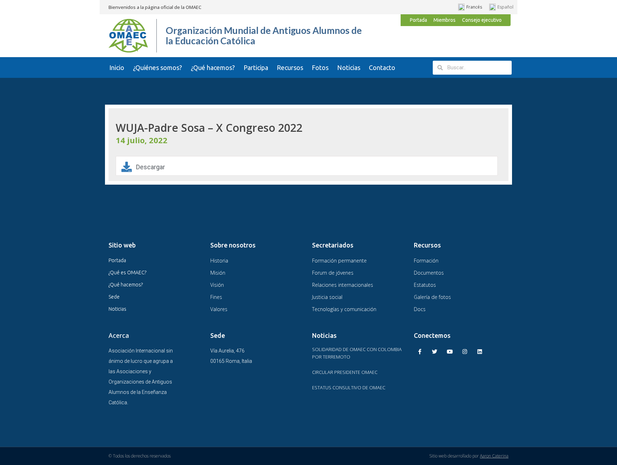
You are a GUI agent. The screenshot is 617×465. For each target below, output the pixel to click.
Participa (256, 67)
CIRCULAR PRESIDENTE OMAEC (344, 372)
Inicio (116, 67)
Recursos (290, 67)
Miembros (444, 20)
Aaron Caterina (494, 456)
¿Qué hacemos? (213, 67)
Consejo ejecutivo (482, 20)
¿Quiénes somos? (157, 67)
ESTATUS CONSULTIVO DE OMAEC (348, 387)
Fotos (320, 67)
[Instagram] (465, 352)
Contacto (382, 67)
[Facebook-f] (420, 352)
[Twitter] (435, 352)
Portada (418, 20)
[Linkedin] (480, 352)
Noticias (348, 67)
